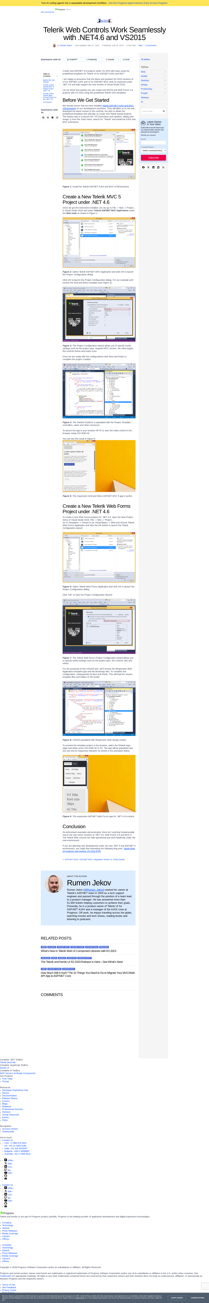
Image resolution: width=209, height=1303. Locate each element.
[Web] (153, 72)
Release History (9, 1098)
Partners (6, 1112)
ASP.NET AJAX (71, 859)
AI (142, 102)
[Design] (153, 85)
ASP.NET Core (77, 947)
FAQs (5, 1120)
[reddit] (158, 167)
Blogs (5, 1104)
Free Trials (7, 1078)
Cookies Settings (197, 1298)
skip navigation (47, 12)
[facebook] (143, 167)
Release (104, 947)
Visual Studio (119, 859)
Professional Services (12, 1109)
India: (15, 1148)
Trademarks (6, 1276)
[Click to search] (164, 111)
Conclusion (47, 102)
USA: (15, 1143)
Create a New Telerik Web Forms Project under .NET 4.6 (50, 96)
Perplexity (92, 59)
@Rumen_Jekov (93, 889)
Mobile (62, 958)
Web (140, 45)
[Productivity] (153, 89)
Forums (6, 1101)
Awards (5, 1228)
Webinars (6, 1106)
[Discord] (5, 1179)
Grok (127, 59)
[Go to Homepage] (63, 12)
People (144, 93)
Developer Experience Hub (15, 1090)
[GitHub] (5, 1176)
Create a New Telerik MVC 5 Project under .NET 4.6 (48, 88)
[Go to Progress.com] (7, 1214)
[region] (104, 1298)
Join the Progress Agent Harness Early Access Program (137, 3)
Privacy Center (9, 1290)
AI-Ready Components (24, 1073)
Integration (98, 859)
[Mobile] (153, 76)
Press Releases (9, 1231)
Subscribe (153, 157)
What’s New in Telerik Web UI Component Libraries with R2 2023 (78, 951)
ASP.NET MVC (85, 859)
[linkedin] (153, 167)
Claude (111, 59)
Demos (5, 1093)
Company (6, 1222)
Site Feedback (9, 1287)
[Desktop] (153, 80)
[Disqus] (88, 1027)
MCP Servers (6, 1073)
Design (144, 84)
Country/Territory (147, 147)
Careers (6, 1236)
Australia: (17, 1154)
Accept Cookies (177, 1298)
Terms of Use (8, 1285)
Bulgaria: (16, 1151)
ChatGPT (73, 59)
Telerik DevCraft (7, 1062)
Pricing (5, 1081)
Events (5, 1117)
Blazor (51, 947)
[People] (153, 93)
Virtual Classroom (10, 1114)
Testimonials (8, 1131)
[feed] (163, 167)
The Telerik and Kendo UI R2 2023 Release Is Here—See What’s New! (82, 961)
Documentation (9, 1095)
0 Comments (150, 45)
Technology (7, 1225)
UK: (15, 1145)
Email (143, 139)
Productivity (84, 958)
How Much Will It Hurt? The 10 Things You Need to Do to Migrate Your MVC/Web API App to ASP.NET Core (88, 974)
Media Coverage (10, 1233)
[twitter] (148, 167)
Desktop (72, 958)
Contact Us (7, 1140)
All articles (145, 59)
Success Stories (10, 1129)
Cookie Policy (79, 1298)
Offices (5, 1239)
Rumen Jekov (66, 45)
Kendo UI (108, 859)
